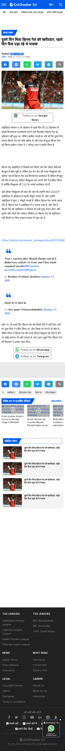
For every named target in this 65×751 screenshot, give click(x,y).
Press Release (10, 665)
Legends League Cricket (12, 631)
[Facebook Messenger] (16, 64)
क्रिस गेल (38, 392)
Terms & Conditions (13, 701)
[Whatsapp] (27, 64)
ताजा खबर (13, 12)
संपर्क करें (13, 723)
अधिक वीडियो (56, 401)
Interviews (8, 670)
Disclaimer (8, 696)
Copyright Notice (12, 685)
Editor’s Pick (40, 670)
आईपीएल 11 (11, 392)
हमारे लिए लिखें (25, 729)
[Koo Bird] (55, 717)
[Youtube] (32, 717)
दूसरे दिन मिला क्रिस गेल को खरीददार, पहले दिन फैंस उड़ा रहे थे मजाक (42, 449)
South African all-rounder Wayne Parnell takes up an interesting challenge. (38, 422)
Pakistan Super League (16, 644)
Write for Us (40, 691)
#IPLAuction (31, 266)
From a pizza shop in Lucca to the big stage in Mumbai (12, 419)
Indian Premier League (15, 639)
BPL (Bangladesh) (43, 620)
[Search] (60, 4)
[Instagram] (24, 717)
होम (4, 12)
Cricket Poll (40, 665)
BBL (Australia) (41, 626)
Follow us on (35, 118)
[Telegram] (49, 64)
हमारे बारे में (31, 723)
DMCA (6, 691)
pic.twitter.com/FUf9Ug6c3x (20, 270)
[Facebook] (5, 64)
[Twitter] (38, 64)
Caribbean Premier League (13, 622)
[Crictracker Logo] (23, 4)
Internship (39, 696)
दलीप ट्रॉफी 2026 (55, 12)
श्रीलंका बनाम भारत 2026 (32, 12)
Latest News (9, 659)
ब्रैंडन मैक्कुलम (50, 392)
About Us (38, 685)
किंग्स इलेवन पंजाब (25, 392)
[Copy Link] (59, 64)
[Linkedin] (40, 717)
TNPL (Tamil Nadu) (43, 631)
